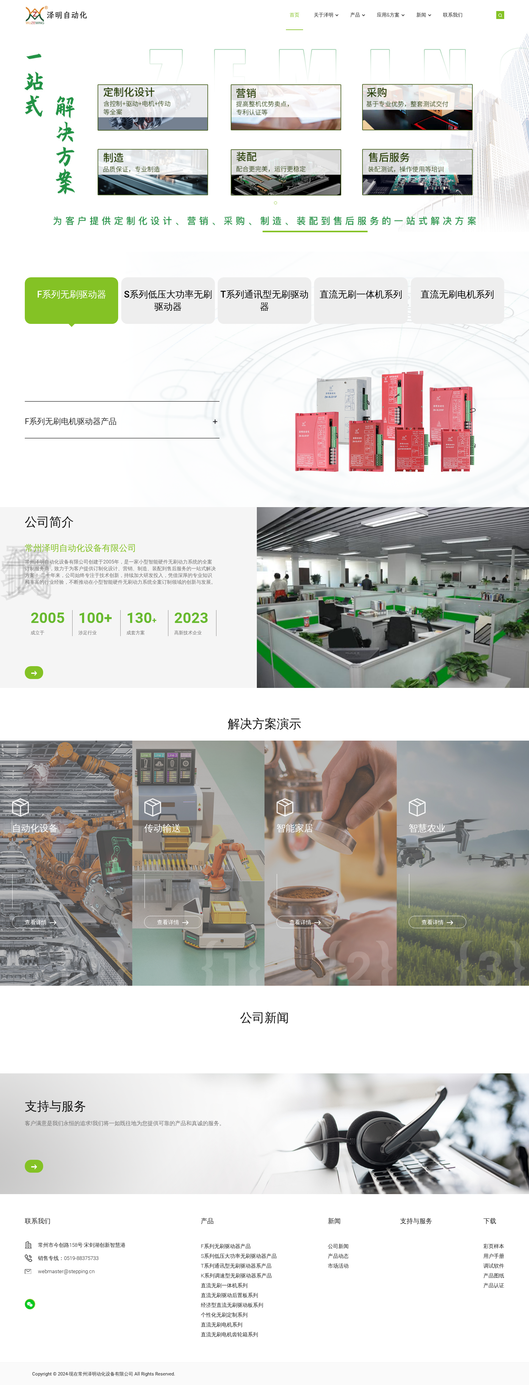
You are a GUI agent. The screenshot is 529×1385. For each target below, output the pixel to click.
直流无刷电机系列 (221, 1325)
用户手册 (493, 1256)
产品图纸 (493, 1276)
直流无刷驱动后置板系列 (229, 1295)
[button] (253, 202)
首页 (294, 15)
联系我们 (453, 15)
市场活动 (338, 1266)
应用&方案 (388, 15)
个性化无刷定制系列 (224, 1315)
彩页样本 (493, 1246)
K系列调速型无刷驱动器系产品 (236, 1276)
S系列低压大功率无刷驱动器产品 (239, 1256)
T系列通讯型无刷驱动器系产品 (236, 1266)
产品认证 (493, 1285)
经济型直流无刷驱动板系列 (232, 1305)
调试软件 (493, 1266)
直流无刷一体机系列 (224, 1285)
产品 (355, 15)
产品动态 (338, 1256)
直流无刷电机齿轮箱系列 (229, 1334)
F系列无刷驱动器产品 (226, 1246)
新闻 (421, 15)
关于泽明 (323, 15)
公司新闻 (338, 1246)
